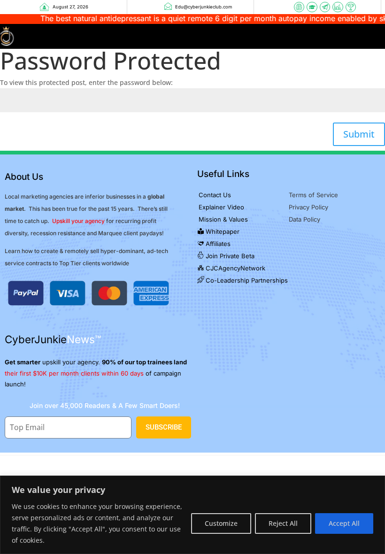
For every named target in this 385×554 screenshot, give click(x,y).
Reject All (283, 523)
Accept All (344, 523)
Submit (359, 134)
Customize (221, 523)
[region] (192, 515)
